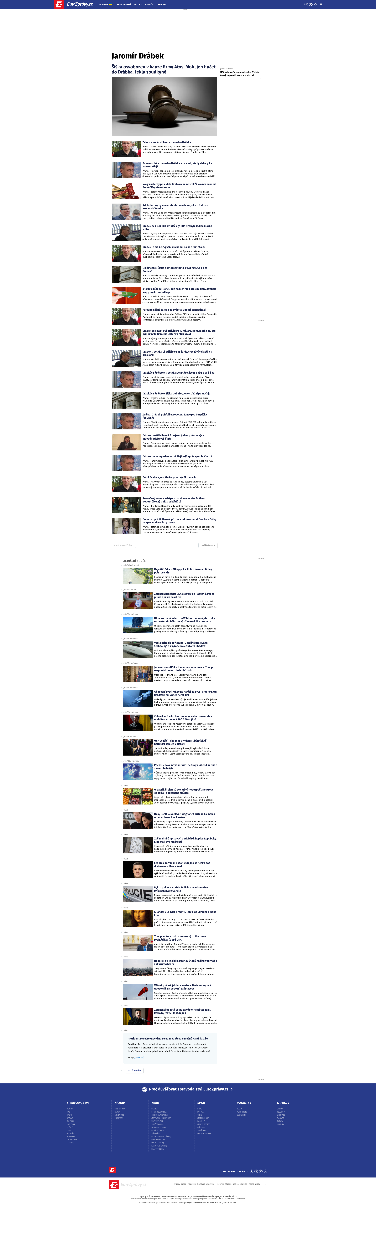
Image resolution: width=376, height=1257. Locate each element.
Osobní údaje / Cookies (236, 1184)
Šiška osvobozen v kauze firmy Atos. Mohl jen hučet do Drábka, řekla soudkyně (164, 69)
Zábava (280, 1121)
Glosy (117, 1112)
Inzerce (220, 1184)
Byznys (70, 1118)
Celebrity (281, 1112)
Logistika (71, 1124)
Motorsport (203, 1118)
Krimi (69, 1130)
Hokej (199, 1109)
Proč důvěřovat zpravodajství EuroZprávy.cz (189, 1089)
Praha (154, 1109)
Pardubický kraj (158, 1140)
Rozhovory (120, 1109)
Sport (69, 1115)
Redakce (192, 1184)
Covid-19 (70, 1143)
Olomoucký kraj (158, 1127)
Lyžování (201, 1127)
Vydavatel (210, 1184)
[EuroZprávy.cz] (76, 4)
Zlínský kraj (156, 1134)
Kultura (70, 1121)
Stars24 (162, 4)
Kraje (155, 1103)
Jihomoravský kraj (159, 1115)
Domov (70, 1109)
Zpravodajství (123, 4)
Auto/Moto (242, 1112)
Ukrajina (103, 4)
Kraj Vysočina (157, 1149)
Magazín (70, 1134)
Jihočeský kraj (157, 1124)
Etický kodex (180, 1184)
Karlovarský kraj (159, 1146)
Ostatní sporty (204, 1134)
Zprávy (280, 1109)
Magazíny (150, 4)
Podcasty (119, 1118)
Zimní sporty (203, 1130)
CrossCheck (72, 1140)
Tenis (199, 1115)
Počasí (70, 1127)
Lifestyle (281, 1115)
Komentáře (119, 1115)
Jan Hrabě (139, 1057)
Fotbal (200, 1112)
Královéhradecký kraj (161, 1137)
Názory (138, 4)
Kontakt (201, 1184)
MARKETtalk (72, 1137)
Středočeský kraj (159, 1112)
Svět (69, 1112)
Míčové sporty (203, 1124)
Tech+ (239, 1109)
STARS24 (283, 1103)
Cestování (241, 1115)
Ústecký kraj (157, 1121)
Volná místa (254, 1184)
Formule (201, 1121)
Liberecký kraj (157, 1143)
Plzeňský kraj (157, 1130)
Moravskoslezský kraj (161, 1118)
